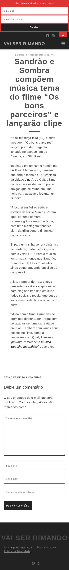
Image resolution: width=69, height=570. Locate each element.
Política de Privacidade (17, 551)
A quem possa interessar (18, 547)
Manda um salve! (46, 547)
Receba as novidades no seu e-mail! (34, 3)
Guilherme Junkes (42, 55)
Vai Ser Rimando (24, 43)
